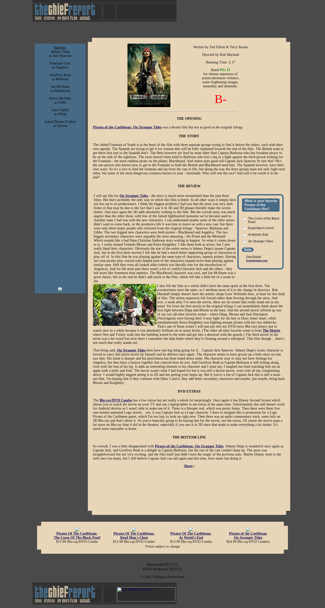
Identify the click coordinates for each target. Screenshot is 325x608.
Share (188, 466)
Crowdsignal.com (257, 260)
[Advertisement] (60, 207)
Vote (248, 249)
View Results (253, 256)
